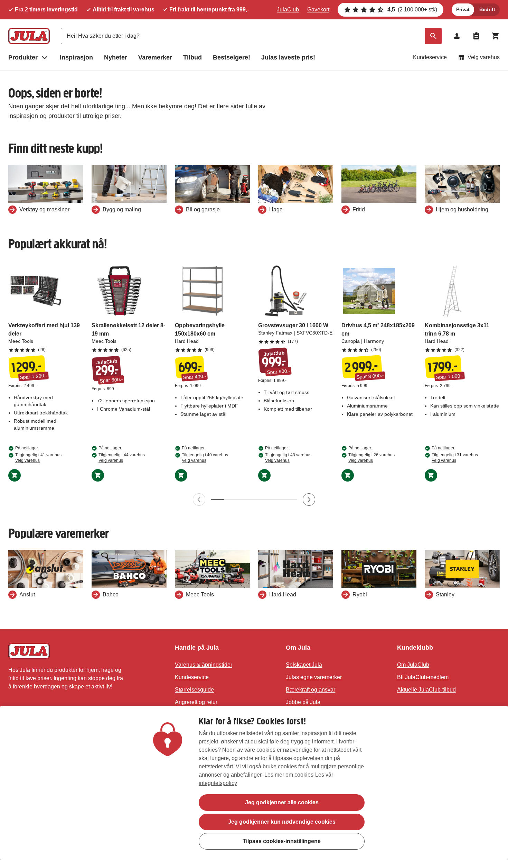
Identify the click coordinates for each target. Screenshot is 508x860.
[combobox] (251, 36)
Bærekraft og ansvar (310, 690)
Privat (463, 9)
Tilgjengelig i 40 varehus (205, 457)
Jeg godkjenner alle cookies (282, 802)
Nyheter (115, 57)
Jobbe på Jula (303, 702)
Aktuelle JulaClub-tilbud (426, 690)
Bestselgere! (231, 57)
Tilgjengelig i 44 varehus (121, 457)
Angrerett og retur (196, 702)
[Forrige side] (199, 499)
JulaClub (288, 9)
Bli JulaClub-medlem (423, 677)
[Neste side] (309, 499)
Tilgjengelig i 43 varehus (288, 457)
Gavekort (318, 9)
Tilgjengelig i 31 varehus (455, 457)
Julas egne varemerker (314, 677)
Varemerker (155, 57)
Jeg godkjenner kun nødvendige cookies (282, 822)
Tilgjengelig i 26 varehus (371, 457)
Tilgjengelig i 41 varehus (38, 457)
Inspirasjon (76, 57)
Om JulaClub (413, 665)
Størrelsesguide (194, 690)
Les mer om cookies (288, 775)
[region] (254, 783)
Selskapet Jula (304, 665)
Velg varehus (484, 57)
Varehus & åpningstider (203, 665)
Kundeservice (430, 57)
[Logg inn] (457, 36)
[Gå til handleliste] (476, 36)
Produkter (23, 57)
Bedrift (487, 9)
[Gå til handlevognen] (495, 36)
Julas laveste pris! (288, 57)
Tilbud (192, 57)
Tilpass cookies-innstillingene (282, 841)
